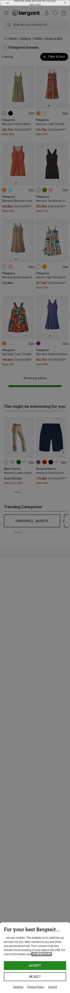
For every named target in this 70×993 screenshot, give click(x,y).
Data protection (41, 954)
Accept (35, 965)
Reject (35, 977)
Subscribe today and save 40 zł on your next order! (35, 3)
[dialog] (35, 957)
